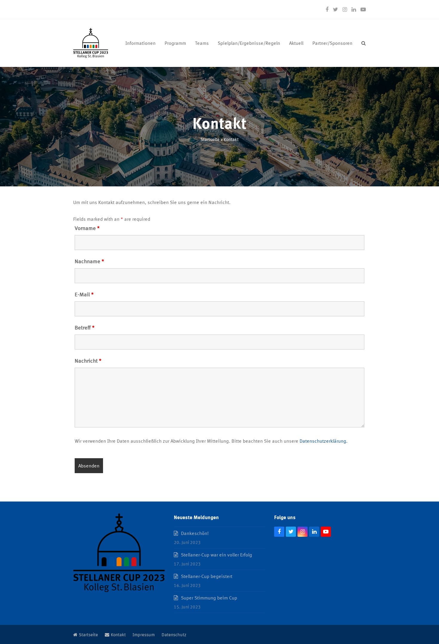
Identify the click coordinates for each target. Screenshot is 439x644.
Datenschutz (174, 634)
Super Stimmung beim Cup (209, 597)
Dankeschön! (195, 533)
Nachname (89, 261)
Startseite (210, 139)
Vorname (87, 227)
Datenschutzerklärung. (324, 440)
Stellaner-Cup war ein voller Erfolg (216, 554)
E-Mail (84, 294)
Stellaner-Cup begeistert (206, 576)
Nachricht (88, 360)
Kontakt (118, 634)
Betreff (85, 327)
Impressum (144, 634)
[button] (363, 43)
